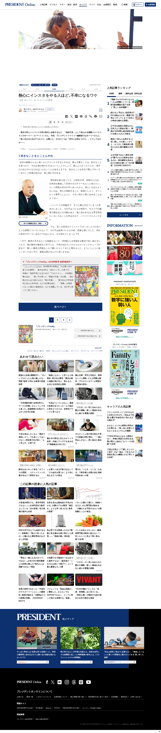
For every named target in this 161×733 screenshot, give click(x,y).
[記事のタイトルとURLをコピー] (90, 116)
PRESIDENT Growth (25, 708)
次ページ (68, 122)
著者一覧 (30, 697)
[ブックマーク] (100, 110)
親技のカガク (24, 85)
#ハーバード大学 (97, 351)
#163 (25, 89)
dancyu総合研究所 (41, 719)
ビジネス (53, 5)
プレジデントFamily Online (91, 708)
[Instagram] (67, 682)
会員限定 (107, 5)
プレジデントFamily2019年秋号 (40, 149)
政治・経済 (72, 5)
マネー (62, 5)
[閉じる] (159, 731)
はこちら (125, 337)
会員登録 (151, 4)
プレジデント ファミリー (27, 105)
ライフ (92, 5)
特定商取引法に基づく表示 (98, 697)
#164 (37, 89)
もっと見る (123, 215)
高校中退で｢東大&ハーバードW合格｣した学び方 (40, 127)
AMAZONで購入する (87, 330)
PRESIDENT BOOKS (71, 708)
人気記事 (43, 5)
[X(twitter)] (52, 682)
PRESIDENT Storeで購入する (87, 336)
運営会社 (124, 697)
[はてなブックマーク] (60, 682)
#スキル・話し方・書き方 (41, 85)
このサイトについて (43, 697)
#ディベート (75, 351)
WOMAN (39, 708)
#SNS (55, 85)
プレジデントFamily (32, 266)
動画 (115, 5)
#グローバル (85, 351)
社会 (99, 5)
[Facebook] (47, 682)
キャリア (83, 5)
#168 (96, 89)
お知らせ (20, 697)
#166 (71, 89)
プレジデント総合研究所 (24, 719)
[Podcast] (81, 682)
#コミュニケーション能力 (60, 351)
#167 (83, 89)
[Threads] (74, 682)
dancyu (48, 708)
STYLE (57, 708)
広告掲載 (114, 697)
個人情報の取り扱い (77, 697)
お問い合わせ (135, 697)
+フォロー (50, 109)
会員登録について (60, 697)
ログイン (139, 4)
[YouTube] (88, 682)
